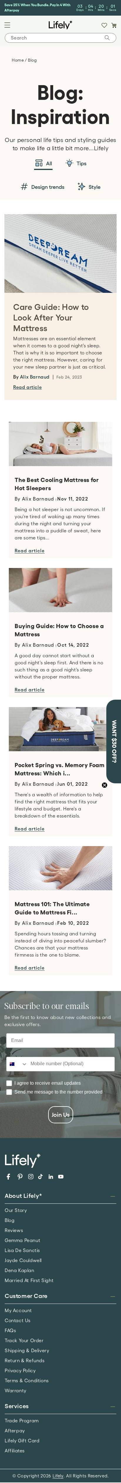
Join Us (61, 1115)
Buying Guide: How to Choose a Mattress (59, 630)
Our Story (16, 1210)
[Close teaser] (104, 785)
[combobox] (17, 1064)
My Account (18, 1310)
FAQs (10, 1330)
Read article (27, 387)
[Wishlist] (104, 25)
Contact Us (18, 1320)
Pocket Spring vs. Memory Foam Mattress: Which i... (59, 769)
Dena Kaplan (19, 1270)
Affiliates (15, 1450)
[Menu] (7, 25)
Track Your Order (24, 1340)
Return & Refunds (25, 1360)
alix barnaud (35, 376)
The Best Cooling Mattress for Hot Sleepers (57, 484)
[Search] (107, 38)
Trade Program (22, 1420)
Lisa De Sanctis (22, 1250)
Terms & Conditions (27, 1380)
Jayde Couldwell (23, 1260)
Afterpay (15, 1430)
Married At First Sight (29, 1280)
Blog (9, 1220)
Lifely (58, 1475)
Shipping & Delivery (27, 1350)
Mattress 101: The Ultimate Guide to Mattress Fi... (52, 908)
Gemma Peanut (22, 1240)
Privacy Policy (20, 1370)
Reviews (14, 1230)
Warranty (15, 1390)
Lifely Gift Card (22, 1440)
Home (18, 60)
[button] (114, 25)
